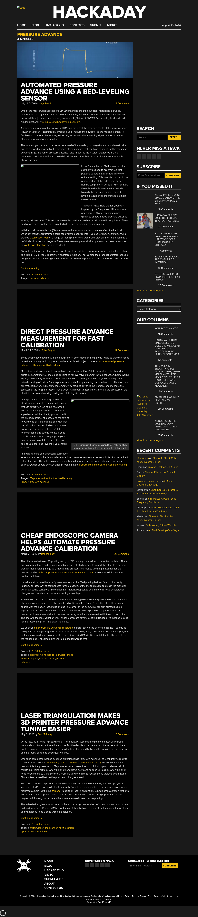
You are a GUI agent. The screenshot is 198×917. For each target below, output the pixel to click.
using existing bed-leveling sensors (61, 122)
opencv (25, 831)
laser (40, 827)
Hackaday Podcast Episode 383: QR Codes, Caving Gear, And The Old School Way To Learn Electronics (167, 347)
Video (48, 874)
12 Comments (121, 350)
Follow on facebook (139, 156)
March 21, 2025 (29, 553)
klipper (24, 481)
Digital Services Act (156, 896)
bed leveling (65, 478)
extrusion (61, 654)
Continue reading (32, 268)
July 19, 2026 (28, 103)
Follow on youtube (149, 156)
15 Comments (165, 391)
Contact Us (53, 888)
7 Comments (165, 250)
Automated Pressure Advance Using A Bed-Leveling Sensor (75, 91)
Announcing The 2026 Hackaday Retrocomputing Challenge (166, 425)
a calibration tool (39, 237)
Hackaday (99, 12)
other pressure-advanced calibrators (53, 627)
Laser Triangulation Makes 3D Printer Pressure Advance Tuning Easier (74, 722)
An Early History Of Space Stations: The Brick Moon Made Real (167, 199)
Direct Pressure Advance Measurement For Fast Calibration (67, 338)
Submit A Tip (53, 879)
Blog (35, 25)
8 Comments (122, 103)
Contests (77, 25)
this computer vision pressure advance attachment (66, 572)
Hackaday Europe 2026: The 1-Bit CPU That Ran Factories (167, 218)
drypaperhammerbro (148, 481)
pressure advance (39, 278)
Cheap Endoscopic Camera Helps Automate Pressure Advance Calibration (69, 542)
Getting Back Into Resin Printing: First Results (167, 277)
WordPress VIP (104, 902)
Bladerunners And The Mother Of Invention (167, 259)
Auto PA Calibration (35, 245)
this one (56, 790)
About (112, 25)
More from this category (150, 290)
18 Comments (165, 209)
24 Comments (165, 226)
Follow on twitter (144, 156)
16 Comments (165, 334)
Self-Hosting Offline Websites (161, 525)
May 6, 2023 (27, 734)
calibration (35, 654)
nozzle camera (67, 827)
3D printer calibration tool (43, 478)
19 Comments (165, 435)
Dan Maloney (48, 553)
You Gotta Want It (166, 328)
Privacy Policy (124, 896)
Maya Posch (45, 103)
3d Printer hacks (40, 274)
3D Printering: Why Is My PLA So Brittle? (167, 400)
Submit (95, 25)
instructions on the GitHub (93, 464)
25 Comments (166, 285)
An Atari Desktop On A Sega (163, 467)
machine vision (47, 658)
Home (21, 25)
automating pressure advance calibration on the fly (74, 762)
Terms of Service (139, 896)
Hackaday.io (54, 25)
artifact (33, 827)
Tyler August (48, 350)
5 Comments (165, 360)
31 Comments (165, 268)
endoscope (48, 654)
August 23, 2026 (171, 25)
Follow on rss (154, 156)
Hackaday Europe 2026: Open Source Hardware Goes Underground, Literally (166, 239)
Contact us (159, 156)
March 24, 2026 (29, 350)
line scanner (51, 827)
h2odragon (143, 458)
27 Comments (121, 553)
